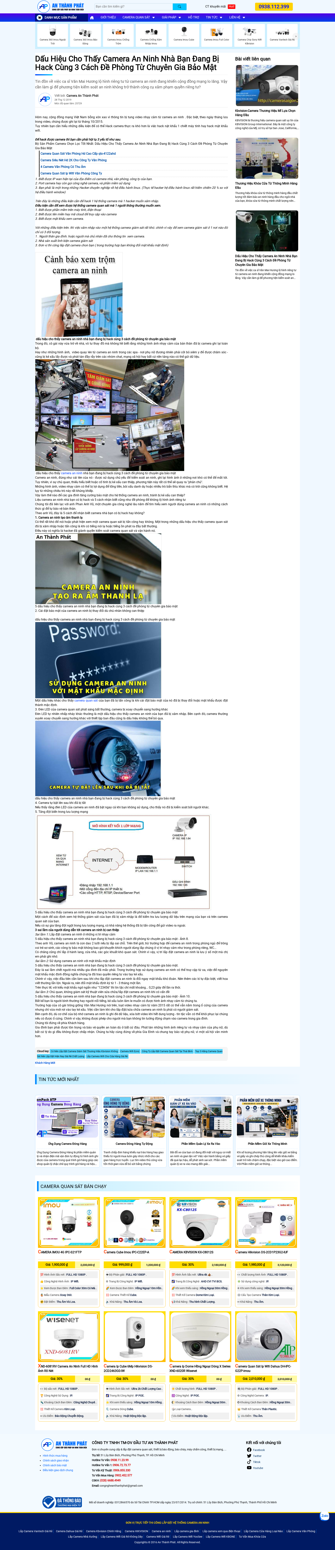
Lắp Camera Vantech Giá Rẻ (35, 1531)
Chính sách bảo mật (55, 1465)
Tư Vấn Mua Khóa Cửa (252, 1536)
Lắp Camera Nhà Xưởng (82, 1536)
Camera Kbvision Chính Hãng (103, 1531)
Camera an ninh (161, 1531)
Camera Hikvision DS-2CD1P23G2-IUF (261, 1252)
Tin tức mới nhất (59, 1079)
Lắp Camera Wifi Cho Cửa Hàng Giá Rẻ (107, 1056)
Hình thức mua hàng (55, 1455)
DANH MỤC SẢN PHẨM (61, 17)
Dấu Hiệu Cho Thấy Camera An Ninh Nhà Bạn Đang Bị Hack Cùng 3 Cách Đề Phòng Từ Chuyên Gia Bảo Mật (266, 260)
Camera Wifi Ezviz (129, 1051)
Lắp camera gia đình (186, 1531)
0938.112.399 (274, 6)
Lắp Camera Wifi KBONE (220, 1536)
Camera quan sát (136, 17)
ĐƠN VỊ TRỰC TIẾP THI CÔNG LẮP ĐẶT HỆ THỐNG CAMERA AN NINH (167, 1522)
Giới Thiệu (108, 17)
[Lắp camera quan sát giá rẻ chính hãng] (92, 18)
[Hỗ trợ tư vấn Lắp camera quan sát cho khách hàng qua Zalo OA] (324, 1516)
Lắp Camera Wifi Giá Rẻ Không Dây (122, 1536)
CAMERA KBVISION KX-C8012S (191, 1252)
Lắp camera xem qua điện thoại (221, 1531)
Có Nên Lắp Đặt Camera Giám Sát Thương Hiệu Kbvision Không (84, 1051)
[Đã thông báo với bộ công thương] (61, 1502)
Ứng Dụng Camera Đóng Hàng (67, 1144)
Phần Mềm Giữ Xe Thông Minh (267, 1144)
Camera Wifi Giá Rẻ (157, 1536)
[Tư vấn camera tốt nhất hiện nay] (296, 36)
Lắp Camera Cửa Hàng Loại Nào (263, 1531)
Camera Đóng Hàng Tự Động (134, 1144)
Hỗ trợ (193, 17)
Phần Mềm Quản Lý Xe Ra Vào (200, 1144)
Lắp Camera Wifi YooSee (187, 1536)
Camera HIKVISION (136, 1531)
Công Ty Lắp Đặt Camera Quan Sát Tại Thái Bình (167, 1051)
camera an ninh (71, 473)
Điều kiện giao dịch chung (58, 1470)
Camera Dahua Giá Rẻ (69, 1531)
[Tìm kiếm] (179, 6)
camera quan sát (86, 700)
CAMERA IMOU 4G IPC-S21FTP (60, 1252)
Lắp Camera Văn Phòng (301, 1531)
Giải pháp (169, 17)
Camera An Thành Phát (82, 95)
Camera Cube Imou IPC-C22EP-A (126, 1252)
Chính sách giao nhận (56, 1460)
